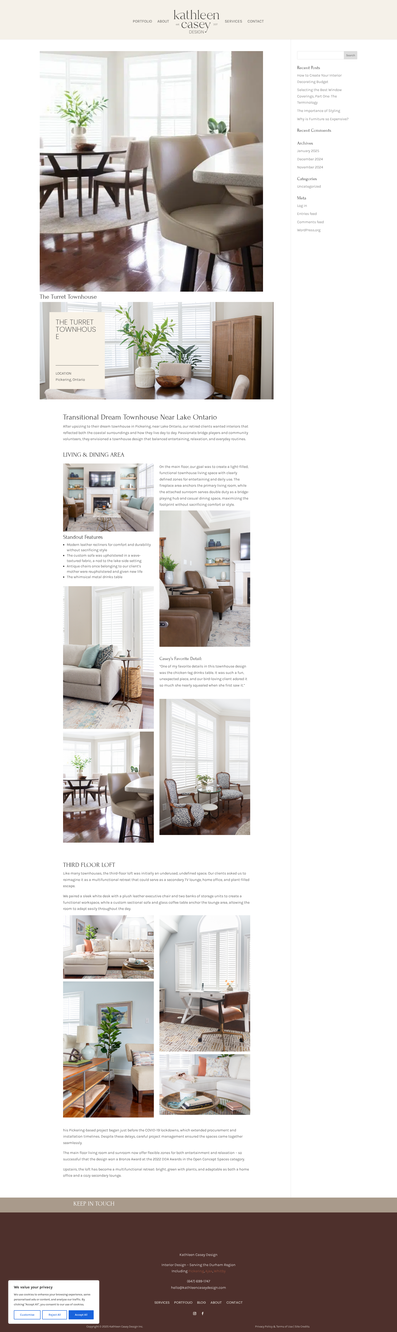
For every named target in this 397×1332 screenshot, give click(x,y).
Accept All (81, 1314)
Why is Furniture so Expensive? (323, 119)
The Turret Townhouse (68, 296)
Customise (27, 1314)
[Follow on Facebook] (202, 1313)
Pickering (196, 1271)
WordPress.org (308, 230)
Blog (201, 1303)
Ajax (208, 1271)
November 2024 (310, 167)
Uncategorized (309, 186)
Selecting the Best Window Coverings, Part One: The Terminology (319, 96)
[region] (53, 1302)
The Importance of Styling (318, 110)
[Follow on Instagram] (194, 1313)
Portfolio (142, 22)
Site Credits (302, 1326)
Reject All (55, 1314)
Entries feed (307, 213)
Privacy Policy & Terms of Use (274, 1326)
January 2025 (308, 151)
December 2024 (310, 159)
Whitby (220, 1271)
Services (233, 22)
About (163, 22)
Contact (256, 22)
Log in (302, 205)
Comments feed (310, 222)
